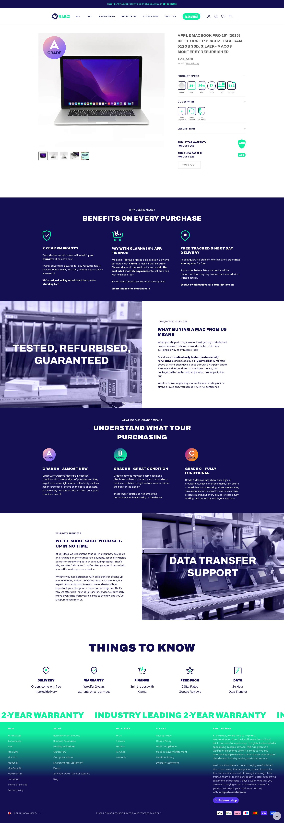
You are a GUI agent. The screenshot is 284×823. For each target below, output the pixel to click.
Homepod (13, 779)
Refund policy (16, 790)
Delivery (120, 741)
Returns (120, 746)
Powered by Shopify (150, 813)
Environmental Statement (68, 762)
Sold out (189, 164)
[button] (182, 87)
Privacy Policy (164, 735)
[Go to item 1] (43, 156)
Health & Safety (165, 757)
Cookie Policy (163, 741)
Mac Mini (13, 752)
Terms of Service (17, 784)
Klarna (56, 768)
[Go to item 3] (64, 156)
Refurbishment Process (66, 735)
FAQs (119, 735)
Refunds (120, 752)
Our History (59, 752)
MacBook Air (128, 16)
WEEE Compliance (166, 746)
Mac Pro (12, 757)
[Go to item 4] (74, 156)
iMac (89, 16)
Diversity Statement (167, 762)
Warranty (121, 757)
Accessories (150, 16)
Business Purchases (64, 741)
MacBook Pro (107, 16)
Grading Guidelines (64, 746)
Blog (55, 779)
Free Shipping (192, 63)
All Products (14, 735)
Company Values (63, 757)
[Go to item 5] (85, 156)
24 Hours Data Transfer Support (71, 773)
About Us (170, 16)
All (78, 16)
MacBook (13, 762)
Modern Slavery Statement (171, 752)
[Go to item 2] (53, 156)
